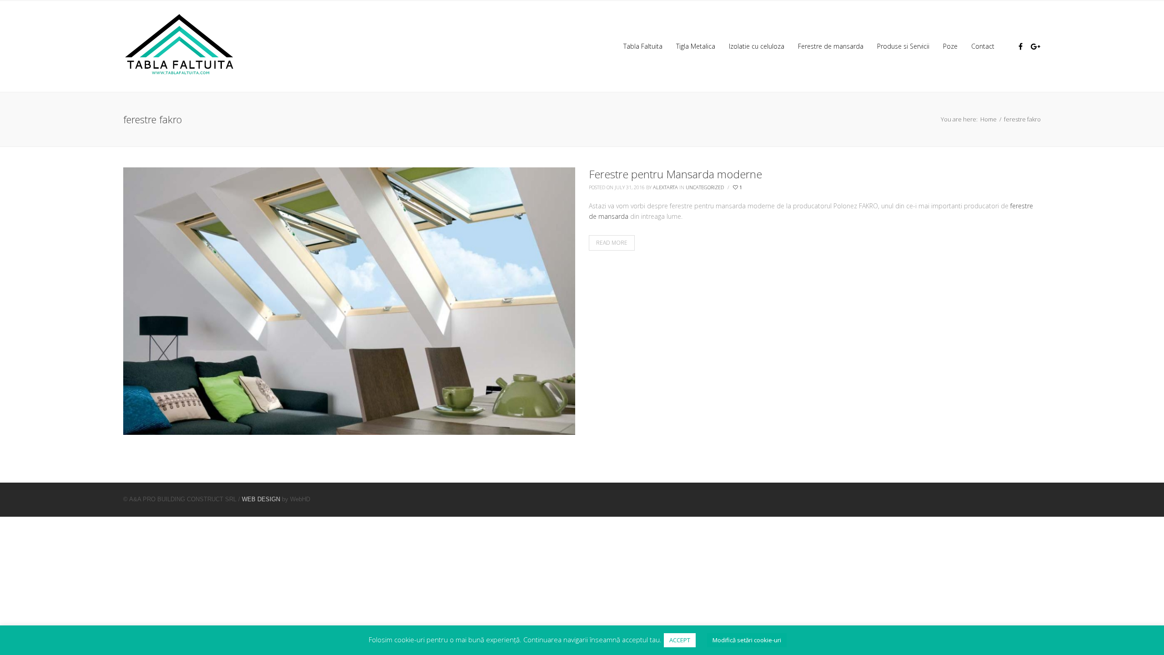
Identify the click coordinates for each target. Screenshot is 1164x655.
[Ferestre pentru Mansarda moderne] (349, 300)
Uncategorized (705, 187)
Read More (611, 243)
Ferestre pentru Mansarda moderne (675, 173)
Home (988, 119)
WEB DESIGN (261, 499)
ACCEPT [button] (679, 640)
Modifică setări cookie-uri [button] (746, 640)
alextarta (665, 187)
